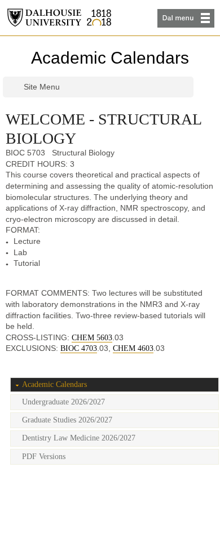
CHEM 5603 (92, 337)
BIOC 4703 (78, 348)
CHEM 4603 (133, 348)
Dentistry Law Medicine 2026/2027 (78, 438)
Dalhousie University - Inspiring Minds (59, 17)
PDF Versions (43, 456)
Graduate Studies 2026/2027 (67, 420)
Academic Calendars (110, 57)
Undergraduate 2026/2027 (63, 402)
